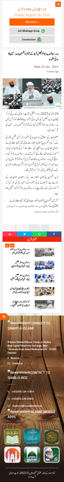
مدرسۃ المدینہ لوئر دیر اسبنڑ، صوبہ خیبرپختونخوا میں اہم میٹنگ (20, 253)
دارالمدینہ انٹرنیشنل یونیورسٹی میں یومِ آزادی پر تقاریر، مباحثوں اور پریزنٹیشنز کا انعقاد (20, 267)
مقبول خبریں (32, 239)
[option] (32, 252)
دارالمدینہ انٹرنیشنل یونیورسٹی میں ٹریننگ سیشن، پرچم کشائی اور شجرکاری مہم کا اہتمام (20, 280)
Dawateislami (29, 39)
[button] (7, 245)
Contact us (17, 363)
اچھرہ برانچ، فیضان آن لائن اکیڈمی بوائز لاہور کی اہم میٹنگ (20, 292)
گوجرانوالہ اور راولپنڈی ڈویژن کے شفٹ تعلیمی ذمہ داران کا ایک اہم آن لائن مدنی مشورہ (20, 307)
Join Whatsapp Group (29, 30)
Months (31, 21)
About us (15, 358)
